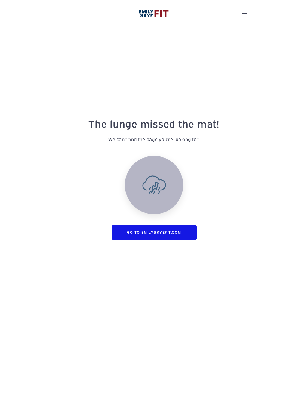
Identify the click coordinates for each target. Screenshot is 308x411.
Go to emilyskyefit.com (154, 232)
